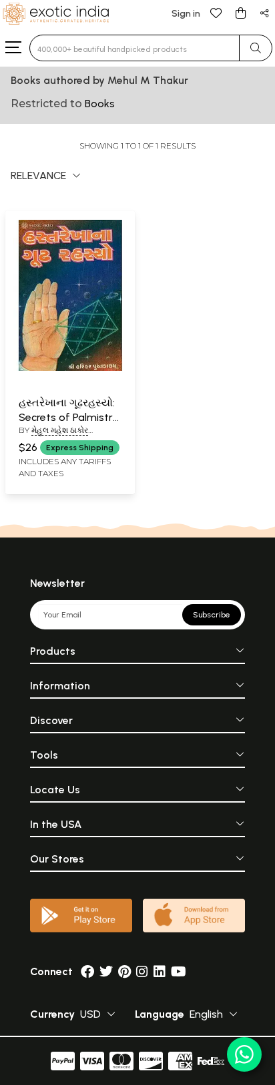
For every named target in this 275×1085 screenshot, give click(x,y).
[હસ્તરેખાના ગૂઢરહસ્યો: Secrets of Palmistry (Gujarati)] (70, 368)
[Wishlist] (216, 12)
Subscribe (211, 614)
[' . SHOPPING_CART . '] (240, 12)
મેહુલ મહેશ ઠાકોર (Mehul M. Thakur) (59, 435)
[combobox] (134, 48)
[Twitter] (106, 971)
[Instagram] (142, 971)
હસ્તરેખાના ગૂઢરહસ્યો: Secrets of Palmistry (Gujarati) (69, 417)
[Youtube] (178, 971)
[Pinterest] (124, 971)
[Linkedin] (160, 971)
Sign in (186, 13)
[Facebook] (87, 971)
